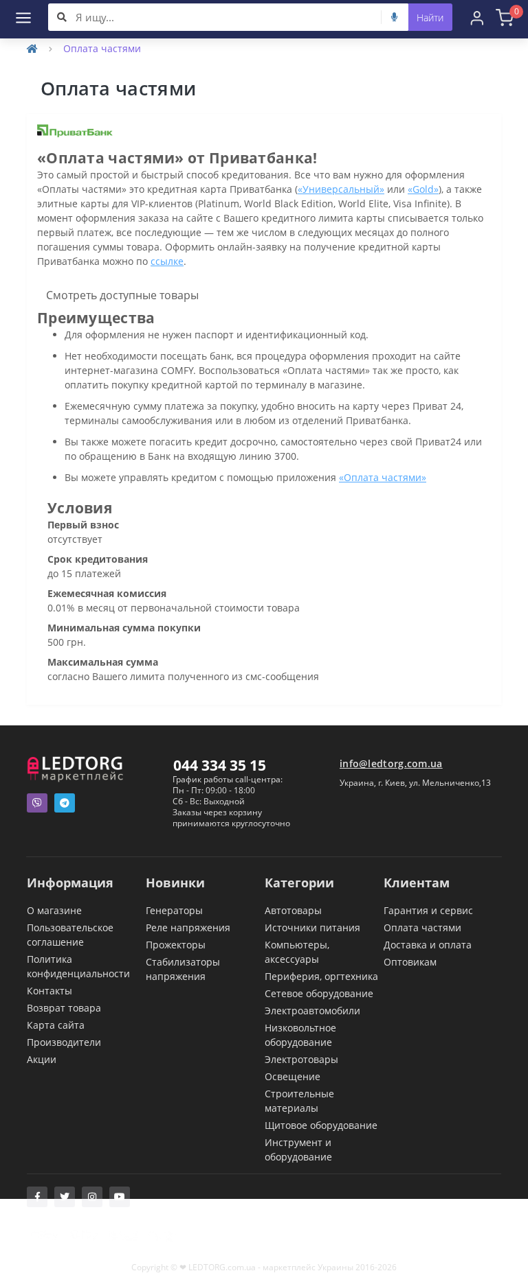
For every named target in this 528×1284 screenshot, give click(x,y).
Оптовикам (410, 961)
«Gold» (423, 189)
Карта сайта (56, 1024)
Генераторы (174, 910)
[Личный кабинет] (477, 17)
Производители (64, 1042)
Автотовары (293, 910)
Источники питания (312, 927)
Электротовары (301, 1059)
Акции (41, 1059)
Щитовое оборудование (321, 1125)
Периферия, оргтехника (321, 976)
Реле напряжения (188, 927)
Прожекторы (176, 944)
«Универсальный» (341, 189)
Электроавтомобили (312, 1010)
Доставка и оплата (428, 944)
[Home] (32, 48)
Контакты (49, 990)
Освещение (292, 1076)
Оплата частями (422, 927)
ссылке (167, 261)
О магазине (54, 910)
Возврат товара (64, 1007)
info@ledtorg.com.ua (391, 763)
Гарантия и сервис (428, 910)
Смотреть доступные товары (122, 295)
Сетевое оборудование (319, 993)
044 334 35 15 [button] (219, 765)
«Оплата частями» (382, 477)
